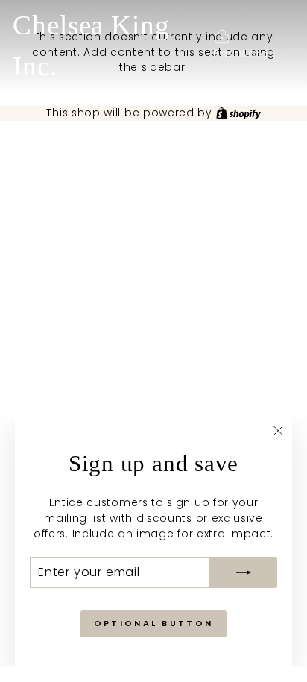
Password (240, 54)
